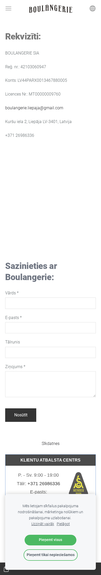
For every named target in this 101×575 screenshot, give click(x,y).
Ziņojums (15, 366)
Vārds (12, 292)
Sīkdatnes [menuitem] (51, 443)
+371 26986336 (43, 483)
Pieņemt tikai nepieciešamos (51, 555)
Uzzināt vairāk (42, 524)
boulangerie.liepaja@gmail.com (34, 107)
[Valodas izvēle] (92, 8)
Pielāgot (63, 524)
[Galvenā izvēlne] (8, 8)
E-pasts (13, 317)
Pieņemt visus (50, 540)
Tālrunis (12, 342)
